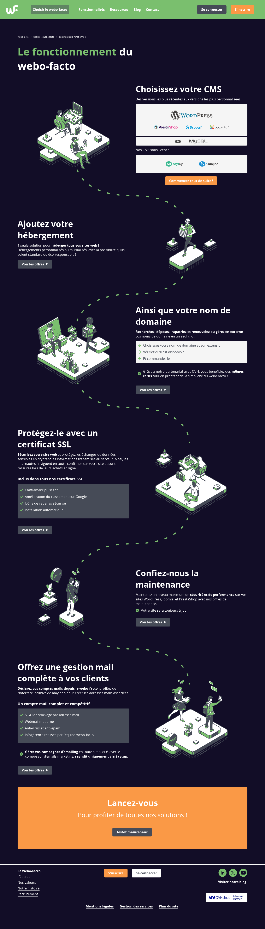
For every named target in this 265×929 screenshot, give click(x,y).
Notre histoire (29, 888)
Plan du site (168, 906)
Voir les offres (33, 264)
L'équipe (24, 876)
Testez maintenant (132, 832)
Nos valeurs (27, 882)
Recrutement (28, 894)
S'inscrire (242, 9)
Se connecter (211, 9)
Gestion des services (136, 906)
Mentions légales (100, 906)
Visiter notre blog (232, 882)
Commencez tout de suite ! (191, 180)
